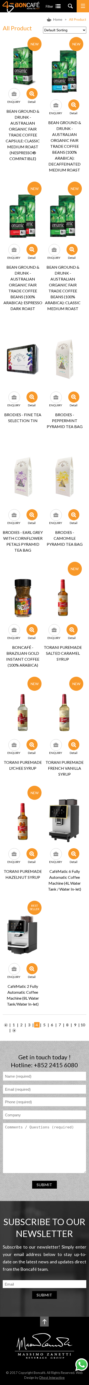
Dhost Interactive (52, 1378)
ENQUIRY (13, 101)
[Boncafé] (21, 10)
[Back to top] (44, 1322)
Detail (32, 101)
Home (57, 19)
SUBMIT (44, 1184)
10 (83, 1024)
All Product (77, 19)
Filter (49, 6)
